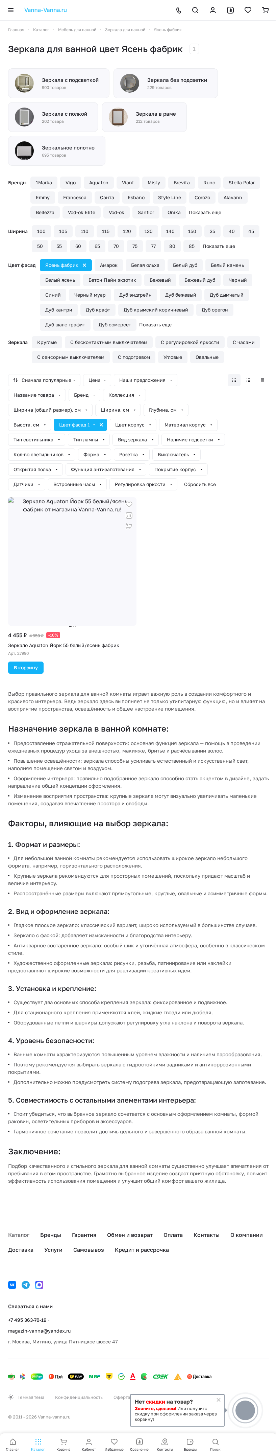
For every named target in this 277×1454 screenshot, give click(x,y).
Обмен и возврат (130, 1234)
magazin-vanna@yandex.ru (39, 1331)
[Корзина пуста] (265, 10)
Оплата (173, 1234)
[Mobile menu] (10, 10)
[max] (39, 1285)
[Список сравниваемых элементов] (230, 10)
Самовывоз (88, 1249)
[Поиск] (195, 10)
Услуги (53, 1249)
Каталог (18, 1234)
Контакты (207, 1234)
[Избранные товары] (248, 10)
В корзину (26, 667)
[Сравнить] (129, 515)
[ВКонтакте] (12, 1285)
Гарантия (84, 1234)
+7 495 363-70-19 (27, 1320)
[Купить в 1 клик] (129, 526)
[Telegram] (26, 1285)
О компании (246, 1234)
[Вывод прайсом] (262, 380)
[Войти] (212, 10)
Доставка (20, 1249)
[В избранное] (129, 504)
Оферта (122, 1397)
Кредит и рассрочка (142, 1249)
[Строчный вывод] (248, 380)
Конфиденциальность (79, 1397)
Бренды (50, 1234)
